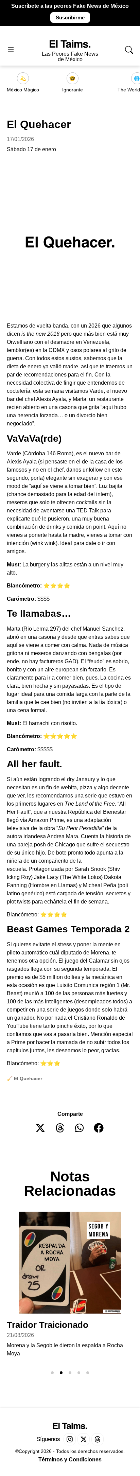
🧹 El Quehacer (24, 1078)
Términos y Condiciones (70, 1459)
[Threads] (97, 1439)
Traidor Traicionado (47, 1325)
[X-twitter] (83, 1439)
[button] (41, 1128)
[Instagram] (70, 1439)
